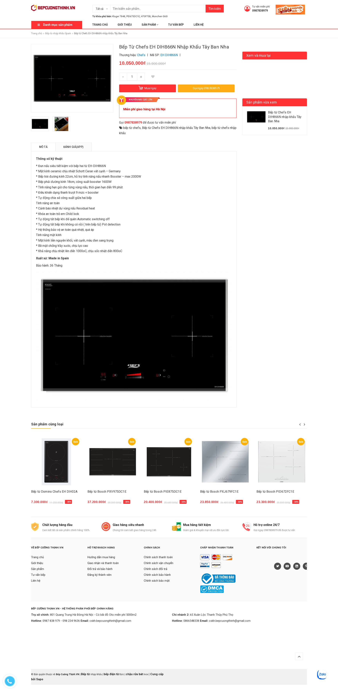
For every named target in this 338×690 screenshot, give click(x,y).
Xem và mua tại (258, 55)
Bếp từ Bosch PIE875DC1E (163, 491)
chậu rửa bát (134, 674)
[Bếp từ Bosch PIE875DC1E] (169, 462)
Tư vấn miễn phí (261, 6)
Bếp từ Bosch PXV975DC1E (106, 491)
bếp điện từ (111, 674)
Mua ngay (40, 503)
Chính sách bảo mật (157, 580)
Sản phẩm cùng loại (47, 424)
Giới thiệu (125, 24)
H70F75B (146, 16)
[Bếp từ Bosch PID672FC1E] (281, 462)
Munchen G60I (160, 16)
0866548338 (191, 621)
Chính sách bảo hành (157, 575)
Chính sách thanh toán (158, 557)
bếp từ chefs (132, 128)
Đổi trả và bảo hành (99, 569)
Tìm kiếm (215, 9)
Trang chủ (100, 24)
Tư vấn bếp (176, 24)
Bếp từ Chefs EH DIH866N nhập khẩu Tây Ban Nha (176, 128)
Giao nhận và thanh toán (103, 563)
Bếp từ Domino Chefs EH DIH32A (54, 491)
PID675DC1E (133, 16)
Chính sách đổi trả (155, 569)
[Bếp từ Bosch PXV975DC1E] (112, 462)
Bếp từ (86, 674)
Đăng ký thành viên (99, 575)
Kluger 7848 (118, 16)
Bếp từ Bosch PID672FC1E (275, 491)
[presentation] (300, 424)
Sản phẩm (149, 24)
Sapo (39, 679)
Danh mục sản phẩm (57, 25)
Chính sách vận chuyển (158, 563)
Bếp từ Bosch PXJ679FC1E (219, 491)
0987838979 (260, 10)
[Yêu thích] (153, 77)
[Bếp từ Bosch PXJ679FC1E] (225, 462)
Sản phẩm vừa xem (261, 102)
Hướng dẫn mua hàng (101, 557)
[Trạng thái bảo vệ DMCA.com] (212, 589)
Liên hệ (199, 24)
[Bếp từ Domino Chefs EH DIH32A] (56, 462)
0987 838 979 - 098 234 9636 (61, 621)
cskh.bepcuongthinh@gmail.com (110, 621)
